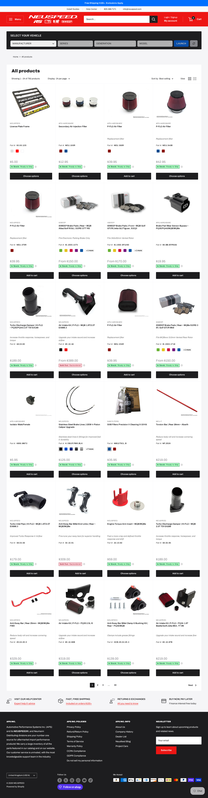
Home (15, 57)
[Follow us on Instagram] (78, 780)
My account (170, 20)
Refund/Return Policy (77, 732)
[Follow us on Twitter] (66, 780)
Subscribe (166, 750)
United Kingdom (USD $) (19, 775)
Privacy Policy (74, 727)
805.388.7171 (110, 9)
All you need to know (127, 703)
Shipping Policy (74, 736)
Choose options (31, 176)
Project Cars (122, 746)
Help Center (91, 9)
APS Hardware (66, 123)
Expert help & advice (24, 703)
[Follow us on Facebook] (59, 780)
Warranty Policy (75, 746)
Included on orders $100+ (79, 703)
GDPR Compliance (76, 756)
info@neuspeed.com (132, 9)
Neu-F (159, 421)
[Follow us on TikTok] (90, 780)
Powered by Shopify (15, 787)
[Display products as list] (195, 78)
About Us (120, 727)
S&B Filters (113, 421)
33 (115, 685)
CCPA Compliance (76, 751)
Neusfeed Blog (123, 741)
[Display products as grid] (189, 78)
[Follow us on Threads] (72, 780)
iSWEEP (62, 223)
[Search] (154, 19)
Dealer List (121, 736)
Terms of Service (75, 741)
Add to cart (129, 176)
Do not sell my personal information (84, 760)
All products (27, 57)
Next (190, 685)
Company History (124, 732)
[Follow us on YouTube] (84, 780)
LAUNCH (181, 43)
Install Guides (73, 9)
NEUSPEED (15, 123)
